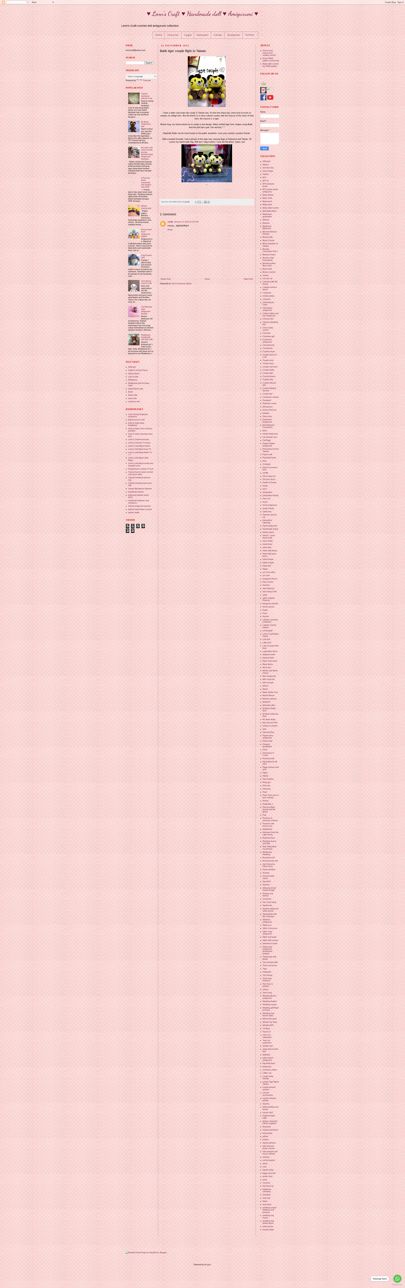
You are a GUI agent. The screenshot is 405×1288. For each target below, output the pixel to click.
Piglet (265, 773)
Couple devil (268, 360)
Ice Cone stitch (269, 572)
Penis (265, 750)
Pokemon (267, 789)
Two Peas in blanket (268, 985)
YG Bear (266, 1028)
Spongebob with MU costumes (270, 915)
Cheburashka (268, 296)
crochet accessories (268, 1094)
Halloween (202, 35)
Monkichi (266, 702)
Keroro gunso (268, 607)
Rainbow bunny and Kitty (269, 842)
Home (158, 35)
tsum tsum (267, 1204)
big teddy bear (269, 1063)
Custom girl (267, 394)
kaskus (266, 1139)
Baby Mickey (268, 195)
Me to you (267, 667)
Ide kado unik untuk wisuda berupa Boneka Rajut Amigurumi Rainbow (147, 153)
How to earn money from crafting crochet (269, 52)
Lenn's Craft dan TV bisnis (139, 443)
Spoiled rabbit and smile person (270, 910)
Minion (265, 686)
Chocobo (267, 333)
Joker (265, 595)
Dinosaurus (268, 407)
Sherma (266, 885)
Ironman (266, 585)
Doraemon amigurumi (267, 420)
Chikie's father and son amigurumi (271, 314)
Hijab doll (267, 566)
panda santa (268, 1170)
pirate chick (267, 1176)
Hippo (265, 569)
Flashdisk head (269, 458)
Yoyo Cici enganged (267, 1036)
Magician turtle (269, 654)
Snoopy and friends (268, 894)
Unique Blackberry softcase (140, 489)
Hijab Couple (268, 563)
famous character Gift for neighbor (270, 1122)
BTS (264, 177)
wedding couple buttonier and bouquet (269, 1210)
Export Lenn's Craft (136, 420)
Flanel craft (267, 454)
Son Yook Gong (269, 902)
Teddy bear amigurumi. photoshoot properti (267, 950)
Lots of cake (133, 377)
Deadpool (267, 400)
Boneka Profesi (269, 255)
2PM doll (132, 367)
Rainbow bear (269, 838)
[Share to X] (202, 202)
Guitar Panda (268, 508)
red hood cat (268, 1186)
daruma (266, 1104)
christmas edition (270, 1070)
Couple (187, 35)
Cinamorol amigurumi (267, 340)
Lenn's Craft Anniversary (138, 439)
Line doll (266, 639)
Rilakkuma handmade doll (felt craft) (147, 337)
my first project (269, 1160)
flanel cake (132, 395)
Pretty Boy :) (268, 804)
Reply (170, 230)
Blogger (207, 1264)
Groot (265, 502)
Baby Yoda (267, 198)
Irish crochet (268, 582)
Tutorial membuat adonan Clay (146, 96)
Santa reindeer (269, 869)
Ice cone (266, 575)
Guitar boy (267, 511)
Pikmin (265, 776)
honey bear (267, 1133)
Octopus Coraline (270, 726)
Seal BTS (267, 881)
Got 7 (265, 489)
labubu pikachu (269, 1143)
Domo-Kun (267, 416)
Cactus (266, 275)
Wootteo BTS (268, 1025)
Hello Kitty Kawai (270, 551)
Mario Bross (268, 664)
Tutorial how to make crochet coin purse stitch (140, 473)
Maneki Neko (268, 658)
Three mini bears (270, 965)
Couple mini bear (270, 367)
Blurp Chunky (268, 240)
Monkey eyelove (270, 699)
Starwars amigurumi (267, 921)
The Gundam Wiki (270, 962)
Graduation (233, 35)
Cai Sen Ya (267, 278)
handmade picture (136, 492)
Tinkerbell (267, 972)
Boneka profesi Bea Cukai (269, 264)
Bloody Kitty (268, 237)
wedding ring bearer (268, 1216)
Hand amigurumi (270, 526)
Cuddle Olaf (268, 379)
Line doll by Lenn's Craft (146, 282)
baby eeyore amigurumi (268, 1059)
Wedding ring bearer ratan (268, 1014)
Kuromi (266, 616)
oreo (265, 1167)
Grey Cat (266, 499)
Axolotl (265, 174)
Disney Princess (270, 410)
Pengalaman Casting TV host (140, 469)
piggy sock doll (269, 1173)
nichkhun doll (134, 401)
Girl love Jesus (269, 479)
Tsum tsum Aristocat (267, 979)
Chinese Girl (268, 319)
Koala (265, 610)
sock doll (266, 1198)
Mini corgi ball (269, 679)
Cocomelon (268, 348)
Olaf (264, 729)
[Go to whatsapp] (397, 1279)
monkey (266, 1157)
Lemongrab (268, 631)
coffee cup (267, 1073)
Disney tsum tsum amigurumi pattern (146, 232)
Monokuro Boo (269, 705)
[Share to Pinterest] (208, 202)
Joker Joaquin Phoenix (269, 599)
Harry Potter (268, 541)
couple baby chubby (268, 1077)
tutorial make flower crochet (140, 509)
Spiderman (267, 905)
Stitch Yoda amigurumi (267, 933)
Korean (218, 35)
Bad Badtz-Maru (270, 211)
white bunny (268, 1226)
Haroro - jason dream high (269, 536)
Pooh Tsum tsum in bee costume (271, 796)
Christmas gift (268, 336)
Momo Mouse (268, 695)
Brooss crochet (269, 272)
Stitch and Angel (270, 937)
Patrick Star (267, 741)
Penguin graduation (267, 745)
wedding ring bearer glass (268, 1222)
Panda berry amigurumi (268, 737)
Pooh (265, 792)
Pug (264, 815)
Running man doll (270, 861)
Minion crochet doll (146, 207)
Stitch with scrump (270, 940)
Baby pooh (267, 204)
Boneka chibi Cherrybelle (268, 259)
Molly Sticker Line (270, 692)
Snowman (267, 899)
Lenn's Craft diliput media (139, 446)
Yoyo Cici (267, 1032)
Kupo (265, 613)
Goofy (265, 486)
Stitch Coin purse (270, 928)
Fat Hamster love (270, 437)
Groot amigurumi (270, 505)
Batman (266, 220)
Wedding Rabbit (270, 1001)
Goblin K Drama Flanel (138, 370)
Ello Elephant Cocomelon (268, 426)
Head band (267, 544)
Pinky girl (267, 782)
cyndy (170, 222)
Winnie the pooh (270, 1019)
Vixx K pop (267, 993)
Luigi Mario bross (270, 651)
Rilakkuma (132, 380)
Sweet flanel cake (135, 389)
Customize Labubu (271, 397)
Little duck (267, 643)
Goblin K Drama (269, 482)
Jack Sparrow (268, 588)
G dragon (267, 464)
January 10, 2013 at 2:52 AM (186, 222)
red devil (266, 1183)
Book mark (267, 269)
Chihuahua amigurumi (267, 309)
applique (266, 1055)
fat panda (267, 1127)
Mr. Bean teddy (269, 719)
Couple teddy (268, 370)
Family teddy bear (270, 434)
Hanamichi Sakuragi (267, 521)
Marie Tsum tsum (270, 661)
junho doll (132, 398)
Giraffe (265, 473)
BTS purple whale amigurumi (270, 190)
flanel (130, 392)
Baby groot (267, 201)
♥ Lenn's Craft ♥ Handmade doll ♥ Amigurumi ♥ (202, 13)
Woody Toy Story (270, 1022)
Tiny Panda (267, 975)
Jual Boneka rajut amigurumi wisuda (146, 310)
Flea (264, 461)
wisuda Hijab (268, 1230)
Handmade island (270, 529)
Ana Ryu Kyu (268, 168)
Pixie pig (266, 785)
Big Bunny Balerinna (267, 227)
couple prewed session (269, 1088)
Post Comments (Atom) (181, 284)
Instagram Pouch (270, 579)
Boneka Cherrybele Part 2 (270, 250)
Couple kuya (268, 363)
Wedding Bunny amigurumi (269, 997)
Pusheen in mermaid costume (270, 819)
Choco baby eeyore (268, 329)
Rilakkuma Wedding (267, 853)
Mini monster (268, 683)
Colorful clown (269, 351)
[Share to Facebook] (205, 202)
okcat (265, 1163)
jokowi (265, 1136)
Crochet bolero (269, 376)
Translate (147, 80)
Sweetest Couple (270, 943)
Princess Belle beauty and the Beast (269, 809)
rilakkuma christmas (267, 1190)
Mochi (265, 689)
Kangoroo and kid (270, 604)
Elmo (265, 431)
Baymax (266, 223)
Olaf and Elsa (268, 732)
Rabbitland (267, 829)
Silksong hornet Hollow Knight (269, 889)
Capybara (267, 293)
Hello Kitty (267, 547)
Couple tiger (268, 373)
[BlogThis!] (199, 202)
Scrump (266, 873)
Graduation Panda (270, 495)
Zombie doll (268, 1046)
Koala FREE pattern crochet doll (271, 59)
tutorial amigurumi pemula (139, 506)
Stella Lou (267, 925)
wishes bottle (133, 512)
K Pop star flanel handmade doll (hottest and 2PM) (146, 182)
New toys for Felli (270, 723)
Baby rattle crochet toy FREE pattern (271, 65)
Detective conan (270, 403)
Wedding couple (270, 1004)
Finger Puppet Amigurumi (269, 444)
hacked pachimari (270, 1130)
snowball (266, 1195)
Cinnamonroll (268, 345)
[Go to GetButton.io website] (397, 1285)
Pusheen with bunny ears (268, 825)
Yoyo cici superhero (267, 1041)
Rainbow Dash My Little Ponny (270, 833)
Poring (265, 801)
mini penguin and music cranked (270, 1152)
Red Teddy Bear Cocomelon (270, 847)
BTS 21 (266, 181)
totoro (265, 1201)
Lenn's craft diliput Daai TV (139, 449)
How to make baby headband (136, 424)
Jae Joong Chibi (270, 591)
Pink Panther (268, 779)
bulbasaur (267, 1067)
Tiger (265, 969)
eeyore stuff (268, 1112)
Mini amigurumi (269, 676)
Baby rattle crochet (271, 208)
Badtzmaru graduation (267, 215)
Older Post (248, 279)
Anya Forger (268, 171)
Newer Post (166, 279)
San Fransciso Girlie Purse (269, 865)
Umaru (265, 989)
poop (265, 1180)
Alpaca (266, 164)
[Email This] (196, 202)
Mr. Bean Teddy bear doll (146, 124)
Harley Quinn (134, 373)
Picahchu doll (268, 758)
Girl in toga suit (269, 476)
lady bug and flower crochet (269, 1147)
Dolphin (266, 413)
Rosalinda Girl (269, 858)
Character (173, 35)
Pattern (249, 35)
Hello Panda (268, 559)
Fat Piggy (267, 440)
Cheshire (267, 299)
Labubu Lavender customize (270, 621)
